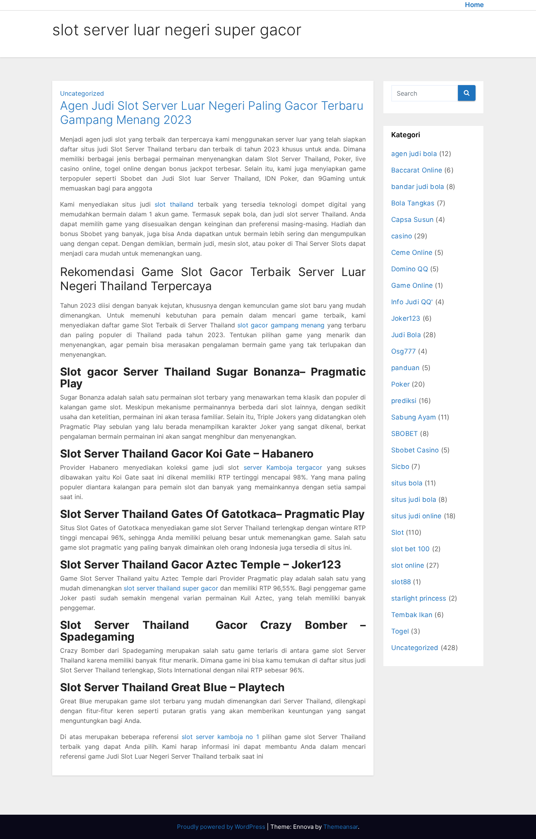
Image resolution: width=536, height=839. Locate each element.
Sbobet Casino (415, 450)
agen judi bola (414, 154)
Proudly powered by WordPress (222, 826)
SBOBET (404, 434)
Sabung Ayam (413, 417)
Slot (397, 532)
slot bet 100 (410, 549)
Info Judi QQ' (412, 302)
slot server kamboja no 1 (220, 737)
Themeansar (340, 826)
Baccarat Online (416, 170)
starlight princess (419, 598)
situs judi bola (413, 499)
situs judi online (416, 516)
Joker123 (406, 318)
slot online (407, 565)
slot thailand (174, 204)
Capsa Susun (412, 219)
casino (401, 236)
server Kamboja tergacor (283, 467)
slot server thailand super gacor (171, 588)
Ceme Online (411, 252)
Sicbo (400, 466)
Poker (400, 384)
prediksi (404, 401)
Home (474, 5)
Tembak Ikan (411, 615)
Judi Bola (406, 335)
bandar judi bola (417, 187)
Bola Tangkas (412, 203)
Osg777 (403, 351)
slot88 (401, 582)
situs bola (407, 483)
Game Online (412, 285)
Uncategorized (82, 93)
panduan (405, 368)
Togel (400, 631)
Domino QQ (409, 269)
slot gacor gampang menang (281, 325)
